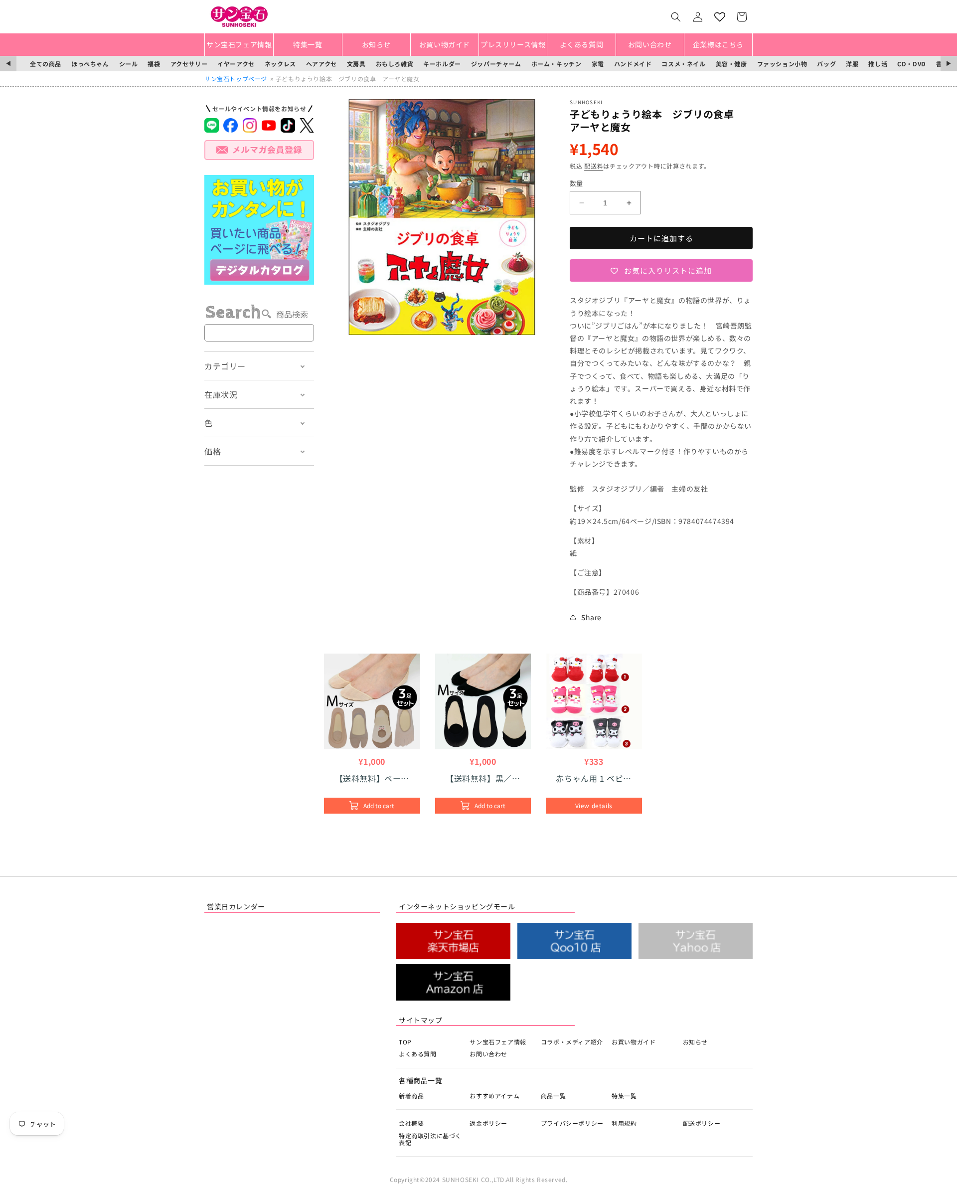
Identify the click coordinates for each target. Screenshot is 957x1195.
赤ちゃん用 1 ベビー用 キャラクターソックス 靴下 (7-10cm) (594, 778)
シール (128, 63)
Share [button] (591, 617)
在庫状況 (220, 394)
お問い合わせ (488, 1053)
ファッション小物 (782, 63)
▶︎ (949, 63)
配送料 (593, 166)
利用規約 (624, 1123)
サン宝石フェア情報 (498, 1041)
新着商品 (411, 1095)
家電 (598, 63)
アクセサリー (189, 63)
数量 (576, 183)
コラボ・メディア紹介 (572, 1041)
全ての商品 (45, 63)
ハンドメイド (633, 63)
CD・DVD (911, 63)
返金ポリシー (488, 1123)
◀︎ (8, 63)
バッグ (826, 63)
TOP (405, 1041)
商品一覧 (553, 1095)
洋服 (852, 63)
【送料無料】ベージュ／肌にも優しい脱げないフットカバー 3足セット (372, 778)
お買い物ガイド (633, 1041)
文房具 (356, 63)
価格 (212, 451)
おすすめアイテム (494, 1095)
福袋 (154, 63)
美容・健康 (731, 63)
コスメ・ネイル (683, 63)
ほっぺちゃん (90, 63)
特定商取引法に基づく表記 (430, 1139)
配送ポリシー (702, 1123)
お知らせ (695, 1041)
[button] (676, 17)
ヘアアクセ (321, 63)
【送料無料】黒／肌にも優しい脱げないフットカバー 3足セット (483, 778)
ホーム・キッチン (556, 63)
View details (594, 805)
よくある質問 (418, 1053)
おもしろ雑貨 (395, 63)
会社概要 (411, 1123)
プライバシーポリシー (572, 1123)
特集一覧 (624, 1095)
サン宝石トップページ (235, 78)
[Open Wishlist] (720, 17)
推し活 (877, 63)
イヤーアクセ (236, 63)
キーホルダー (442, 63)
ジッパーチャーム (496, 63)
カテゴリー (225, 366)
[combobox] (259, 332)
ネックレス (280, 63)
